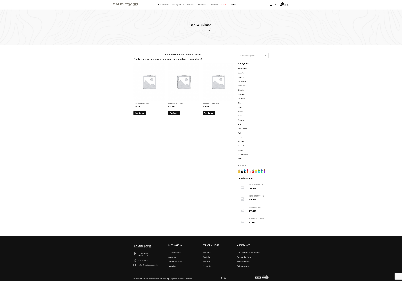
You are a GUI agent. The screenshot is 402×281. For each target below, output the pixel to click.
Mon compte (207, 252)
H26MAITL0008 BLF (256, 219)
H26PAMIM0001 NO (176, 104)
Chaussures (190, 5)
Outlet (224, 5)
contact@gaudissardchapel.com (149, 265)
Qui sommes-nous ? (175, 252)
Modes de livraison (243, 261)
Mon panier (206, 261)
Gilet (239, 103)
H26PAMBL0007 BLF (211, 104)
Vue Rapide (139, 113)
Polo (239, 124)
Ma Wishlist (206, 257)
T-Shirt (240, 150)
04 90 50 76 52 (143, 260)
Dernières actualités (175, 261)
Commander (207, 266)
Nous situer (172, 266)
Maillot (240, 112)
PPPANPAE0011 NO (141, 104)
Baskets (241, 73)
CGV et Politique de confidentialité (248, 252)
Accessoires (202, 5)
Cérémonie (214, 5)
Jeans (240, 107)
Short (240, 137)
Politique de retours (244, 266)
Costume (241, 94)
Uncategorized (243, 154)
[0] (281, 4)
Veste (240, 159)
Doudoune (241, 99)
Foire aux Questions (244, 257)
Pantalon (241, 120)
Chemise (241, 90)
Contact (233, 5)
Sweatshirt (241, 146)
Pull (239, 133)
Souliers (241, 142)
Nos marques (163, 5)
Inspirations (172, 257)
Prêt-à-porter (177, 5)
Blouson (241, 77)
